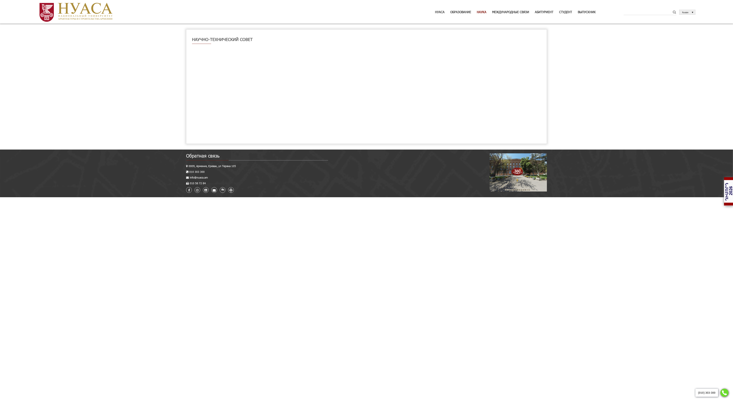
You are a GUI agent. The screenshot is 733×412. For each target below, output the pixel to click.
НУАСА (440, 12)
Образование (460, 12)
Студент (565, 12)
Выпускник (587, 12)
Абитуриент (544, 12)
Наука (481, 12)
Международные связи (510, 12)
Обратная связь (203, 156)
